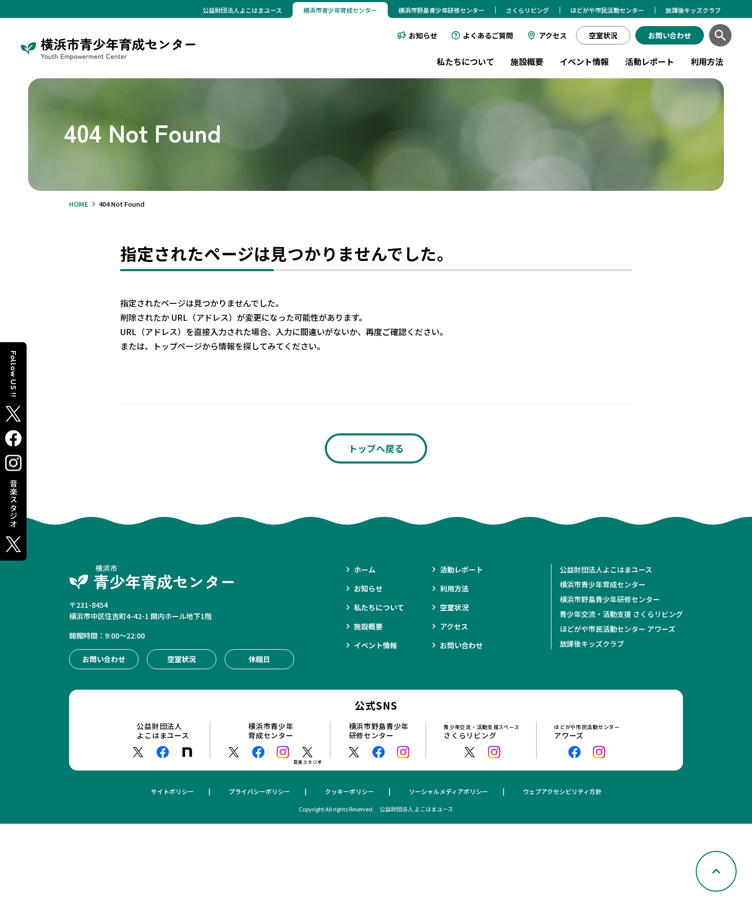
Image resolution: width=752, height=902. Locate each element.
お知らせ (423, 35)
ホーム (364, 569)
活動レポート (649, 61)
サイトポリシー (172, 791)
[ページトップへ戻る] (716, 871)
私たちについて (465, 61)
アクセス (553, 35)
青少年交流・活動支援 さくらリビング (621, 614)
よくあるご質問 (488, 35)
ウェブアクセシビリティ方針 (562, 791)
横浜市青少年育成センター (603, 584)
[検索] (720, 35)
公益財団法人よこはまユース (242, 10)
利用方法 (707, 61)
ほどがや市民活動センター (607, 10)
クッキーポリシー (349, 791)
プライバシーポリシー (259, 791)
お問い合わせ (461, 645)
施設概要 (527, 61)
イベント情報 (584, 61)
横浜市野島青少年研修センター (441, 10)
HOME (79, 204)
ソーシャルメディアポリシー (448, 791)
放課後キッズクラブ (693, 10)
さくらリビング (527, 10)
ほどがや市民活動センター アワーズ (617, 629)
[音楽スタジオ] (307, 752)
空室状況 (454, 607)
